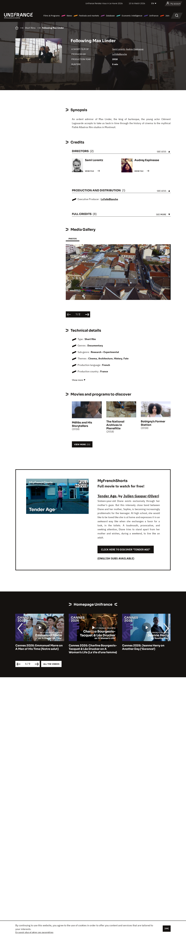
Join (167, 15)
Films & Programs (51, 15)
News (69, 15)
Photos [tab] (72, 238)
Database (110, 15)
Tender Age (106, 496)
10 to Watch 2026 (137, 3)
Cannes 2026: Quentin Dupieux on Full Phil (146, 647)
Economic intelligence (132, 15)
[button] (164, 252)
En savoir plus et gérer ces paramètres (34, 932)
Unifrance (153, 15)
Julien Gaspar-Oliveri (141, 496)
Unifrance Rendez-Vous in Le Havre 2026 (104, 3)
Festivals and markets (89, 15)
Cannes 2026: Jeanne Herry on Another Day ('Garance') (90, 647)
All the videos (51, 664)
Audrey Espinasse (135, 49)
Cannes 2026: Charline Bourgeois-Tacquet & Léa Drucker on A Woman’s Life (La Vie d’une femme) (39, 649)
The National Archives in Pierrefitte (115, 425)
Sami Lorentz (118, 49)
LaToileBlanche (119, 54)
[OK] (167, 928)
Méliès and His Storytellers (82, 424)
